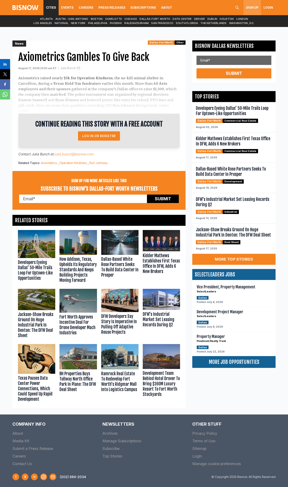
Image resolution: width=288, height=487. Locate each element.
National (62, 23)
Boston (97, 18)
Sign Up (252, 7)
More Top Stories (234, 259)
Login (268, 7)
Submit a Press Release (32, 448)
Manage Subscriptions (121, 441)
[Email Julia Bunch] (78, 68)
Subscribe (111, 448)
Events (67, 7)
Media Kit (20, 441)
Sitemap (199, 448)
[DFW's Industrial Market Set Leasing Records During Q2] (161, 314)
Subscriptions (143, 7)
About (166, 7)
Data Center (182, 18)
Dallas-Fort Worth (155, 18)
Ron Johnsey (98, 163)
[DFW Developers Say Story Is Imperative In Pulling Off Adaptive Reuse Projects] (120, 314)
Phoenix (116, 23)
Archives (110, 433)
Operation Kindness (73, 163)
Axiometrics (49, 163)
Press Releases (111, 7)
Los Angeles (43, 23)
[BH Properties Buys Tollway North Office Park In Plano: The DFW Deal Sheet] (78, 374)
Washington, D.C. (241, 23)
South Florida (187, 23)
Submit (163, 198)
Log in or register (99, 136)
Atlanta (46, 18)
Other (180, 42)
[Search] (237, 7)
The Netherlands (214, 23)
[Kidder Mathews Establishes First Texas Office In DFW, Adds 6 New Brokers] (161, 257)
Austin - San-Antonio (71, 18)
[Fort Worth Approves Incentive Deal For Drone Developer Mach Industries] (78, 314)
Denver (199, 18)
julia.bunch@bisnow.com (74, 154)
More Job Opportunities (234, 362)
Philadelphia (98, 23)
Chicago (130, 18)
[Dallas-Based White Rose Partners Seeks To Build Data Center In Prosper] (120, 257)
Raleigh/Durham (136, 23)
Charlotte (113, 18)
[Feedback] (53, 477)
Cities (51, 7)
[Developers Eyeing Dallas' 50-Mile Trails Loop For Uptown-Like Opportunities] (36, 257)
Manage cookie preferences (216, 463)
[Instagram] (43, 477)
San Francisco (162, 23)
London (242, 18)
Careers (86, 7)
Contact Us (22, 463)
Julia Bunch (68, 68)
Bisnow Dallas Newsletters (224, 46)
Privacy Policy (204, 433)
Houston (227, 18)
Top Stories (112, 456)
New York (78, 23)
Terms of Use (203, 441)
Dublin (212, 18)
